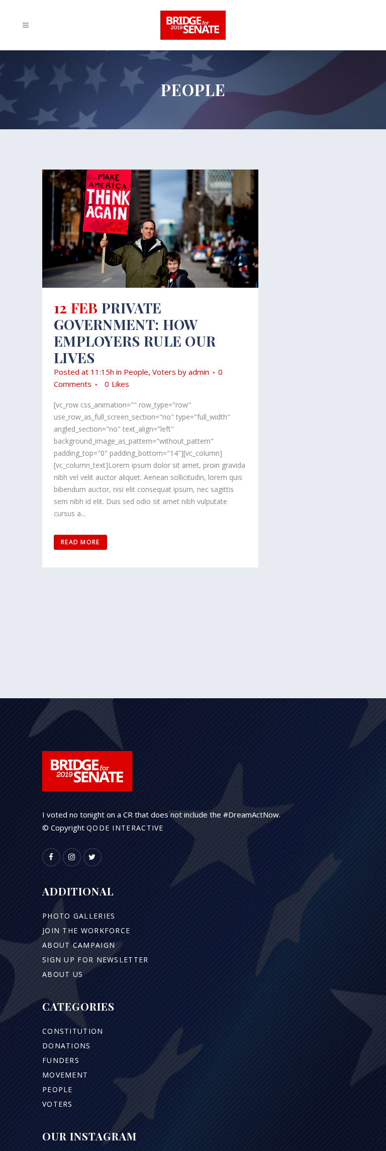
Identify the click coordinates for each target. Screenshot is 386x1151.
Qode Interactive (125, 828)
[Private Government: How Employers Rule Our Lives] (150, 229)
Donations (66, 1045)
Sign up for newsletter (95, 959)
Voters (164, 372)
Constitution (73, 1031)
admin (198, 372)
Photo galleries (79, 916)
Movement (65, 1075)
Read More (80, 542)
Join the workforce (86, 930)
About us (62, 974)
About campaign (78, 945)
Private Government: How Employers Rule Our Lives (135, 332)
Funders (60, 1060)
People (136, 372)
